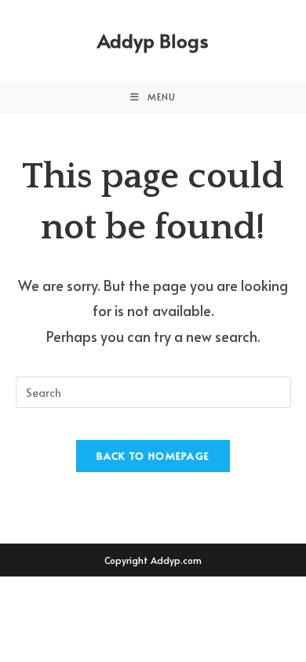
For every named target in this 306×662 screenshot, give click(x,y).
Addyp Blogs (153, 40)
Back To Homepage (153, 456)
